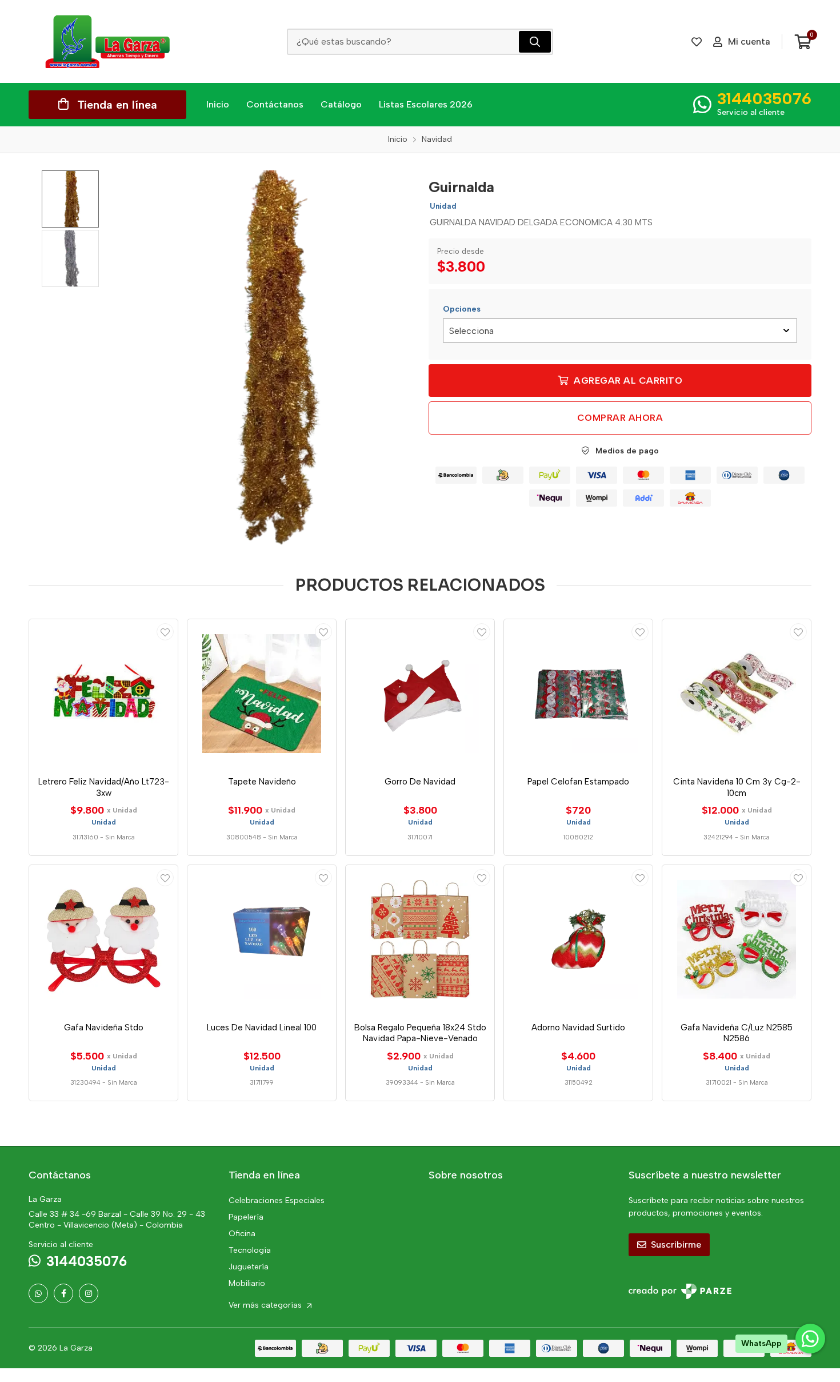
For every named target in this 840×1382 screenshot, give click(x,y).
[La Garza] (107, 41)
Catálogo (341, 104)
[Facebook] (63, 1293)
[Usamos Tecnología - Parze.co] (680, 1291)
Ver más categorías (266, 1305)
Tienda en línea (117, 104)
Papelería (246, 1217)
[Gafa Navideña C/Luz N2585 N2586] (736, 939)
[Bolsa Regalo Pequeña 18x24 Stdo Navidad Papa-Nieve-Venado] (420, 939)
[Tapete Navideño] (261, 693)
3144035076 (764, 98)
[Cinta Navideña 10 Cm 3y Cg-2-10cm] (736, 693)
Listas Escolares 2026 (426, 104)
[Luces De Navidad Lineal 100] (261, 939)
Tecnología (250, 1250)
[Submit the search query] (535, 42)
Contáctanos (274, 104)
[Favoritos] (696, 42)
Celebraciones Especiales (277, 1200)
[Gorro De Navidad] (420, 693)
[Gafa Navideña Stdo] (103, 939)
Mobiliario (247, 1283)
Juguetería (249, 1267)
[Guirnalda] (270, 359)
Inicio (217, 104)
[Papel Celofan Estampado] (578, 693)
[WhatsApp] (38, 1293)
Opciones (462, 309)
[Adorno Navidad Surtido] (578, 939)
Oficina (242, 1233)
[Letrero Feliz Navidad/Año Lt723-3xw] (103, 693)
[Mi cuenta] (165, 631)
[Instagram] (88, 1293)
